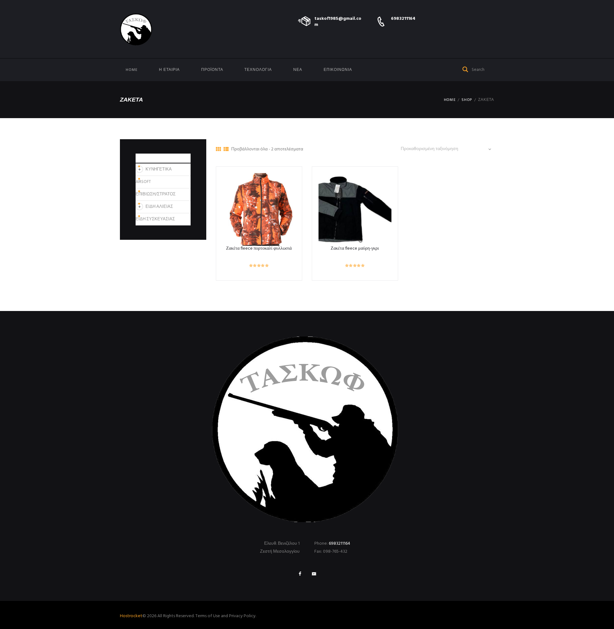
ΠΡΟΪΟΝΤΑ (212, 70)
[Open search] (465, 68)
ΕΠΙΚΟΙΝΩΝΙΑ (338, 70)
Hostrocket (131, 616)
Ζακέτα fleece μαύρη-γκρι (355, 248)
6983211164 (403, 18)
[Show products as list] (226, 150)
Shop (466, 100)
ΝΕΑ (297, 70)
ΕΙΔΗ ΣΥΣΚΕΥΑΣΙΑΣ (155, 219)
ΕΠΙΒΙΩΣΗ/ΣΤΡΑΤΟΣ (156, 194)
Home (132, 70)
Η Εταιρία (169, 70)
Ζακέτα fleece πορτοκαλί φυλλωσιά (259, 248)
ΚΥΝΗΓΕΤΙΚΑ (159, 169)
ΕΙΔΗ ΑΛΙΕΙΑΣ (159, 206)
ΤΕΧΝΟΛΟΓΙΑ (258, 70)
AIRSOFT (143, 181)
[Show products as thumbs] (218, 150)
